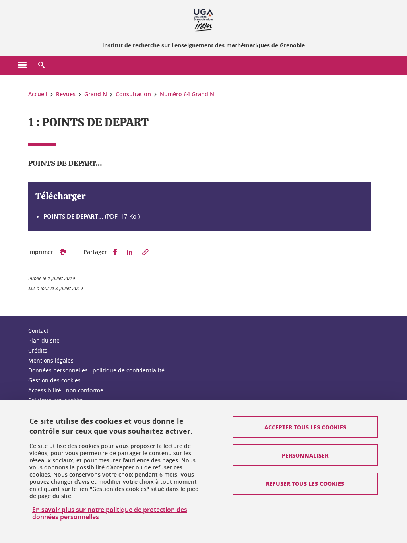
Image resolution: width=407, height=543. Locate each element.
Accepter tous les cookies (305, 427)
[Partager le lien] (145, 252)
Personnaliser (305, 455)
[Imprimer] (63, 252)
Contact (38, 330)
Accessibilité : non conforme (65, 390)
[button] (41, 65)
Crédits (37, 350)
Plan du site (44, 340)
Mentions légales (51, 360)
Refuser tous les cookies (305, 483)
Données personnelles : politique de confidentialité (96, 370)
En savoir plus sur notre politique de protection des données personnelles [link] (109, 513)
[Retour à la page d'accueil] (203, 19)
